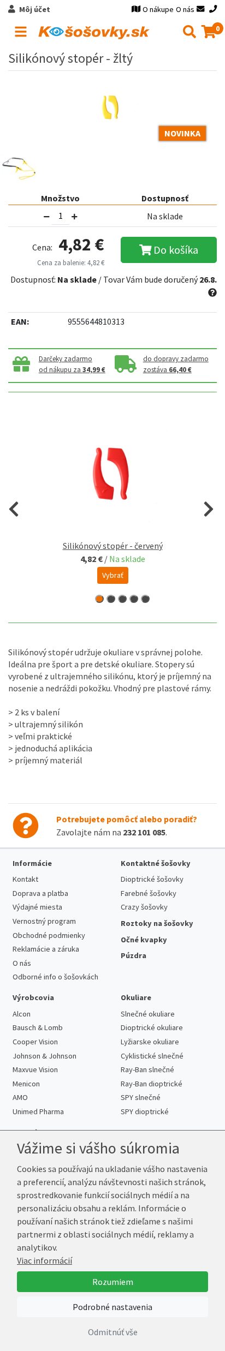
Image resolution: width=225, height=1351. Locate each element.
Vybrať (112, 575)
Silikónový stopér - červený (113, 545)
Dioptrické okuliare (152, 1027)
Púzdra (133, 955)
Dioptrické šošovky (152, 879)
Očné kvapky (144, 939)
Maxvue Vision (35, 1069)
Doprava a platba (40, 893)
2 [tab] (110, 599)
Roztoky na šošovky (157, 923)
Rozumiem (112, 1281)
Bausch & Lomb (38, 1027)
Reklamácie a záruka (46, 949)
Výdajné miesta (37, 907)
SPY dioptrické (145, 1111)
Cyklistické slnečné (152, 1056)
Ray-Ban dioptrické (151, 1084)
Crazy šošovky (144, 907)
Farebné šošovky (148, 893)
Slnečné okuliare (148, 1014)
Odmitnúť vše (113, 1331)
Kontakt (25, 879)
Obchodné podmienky (49, 935)
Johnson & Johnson (44, 1056)
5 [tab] (145, 599)
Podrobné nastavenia (112, 1306)
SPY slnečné (141, 1097)
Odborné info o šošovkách (55, 977)
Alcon (22, 1014)
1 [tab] (99, 599)
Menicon (26, 1084)
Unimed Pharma (38, 1111)
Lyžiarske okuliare (150, 1042)
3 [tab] (122, 599)
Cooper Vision (35, 1042)
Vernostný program (44, 921)
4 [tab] (133, 599)
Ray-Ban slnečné (147, 1069)
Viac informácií (44, 1260)
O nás (185, 9)
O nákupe (158, 9)
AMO (20, 1097)
